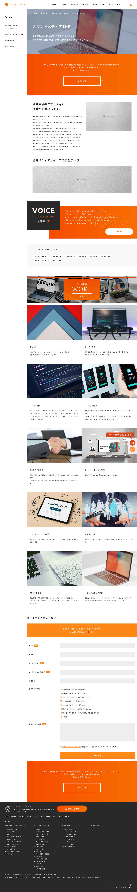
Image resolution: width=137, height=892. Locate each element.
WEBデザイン (11, 854)
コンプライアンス (68, 877)
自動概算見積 (17, 874)
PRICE (48, 816)
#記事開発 (93, 256)
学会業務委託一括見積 (50, 874)
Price (110, 4)
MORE (119, 231)
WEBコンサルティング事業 (14, 34)
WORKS (13, 816)
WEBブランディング (13, 829)
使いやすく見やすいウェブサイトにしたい (77, 709)
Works (54, 4)
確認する (97, 755)
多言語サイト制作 (70, 836)
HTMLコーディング (70, 831)
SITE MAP (8, 874)
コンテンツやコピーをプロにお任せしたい (77, 697)
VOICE (29, 816)
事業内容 (44, 13)
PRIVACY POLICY (81, 877)
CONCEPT (21, 816)
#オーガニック (106, 256)
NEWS (54, 816)
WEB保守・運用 (40, 868)
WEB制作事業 (9, 40)
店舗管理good (40, 844)
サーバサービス (40, 866)
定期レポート (39, 846)
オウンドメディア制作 (13, 851)
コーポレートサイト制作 (14, 841)
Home (35, 13)
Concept (63, 4)
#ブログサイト (57, 256)
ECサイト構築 (11, 849)
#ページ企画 (57, 260)
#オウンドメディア (41, 256)
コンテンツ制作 (11, 831)
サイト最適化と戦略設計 (14, 836)
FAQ (103, 4)
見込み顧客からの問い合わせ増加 (73, 689)
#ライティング (70, 256)
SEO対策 (38, 863)
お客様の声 (74, 5)
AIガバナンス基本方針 (94, 877)
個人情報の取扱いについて (71, 747)
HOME (6, 816)
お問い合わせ (73, 809)
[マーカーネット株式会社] (17, 4)
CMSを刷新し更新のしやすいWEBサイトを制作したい (81, 713)
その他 (64, 717)
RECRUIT (67, 816)
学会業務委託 (37, 874)
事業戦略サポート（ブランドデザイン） (12, 27)
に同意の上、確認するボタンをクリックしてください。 (90, 747)
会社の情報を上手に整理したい (73, 701)
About (95, 4)
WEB (59, 13)
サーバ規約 (24, 877)
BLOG (60, 816)
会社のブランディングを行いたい (73, 705)
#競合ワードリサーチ (42, 260)
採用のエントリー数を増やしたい (73, 693)
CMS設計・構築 (40, 861)
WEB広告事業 (9, 46)
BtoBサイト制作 (11, 839)
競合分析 (9, 834)
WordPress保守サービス (12, 877)
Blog (118, 4)
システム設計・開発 (41, 858)
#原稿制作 (82, 256)
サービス (85, 5)
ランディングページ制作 (14, 844)
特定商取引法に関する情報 (37, 877)
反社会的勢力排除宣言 (54, 877)
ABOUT (36, 816)
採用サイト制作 (11, 846)
